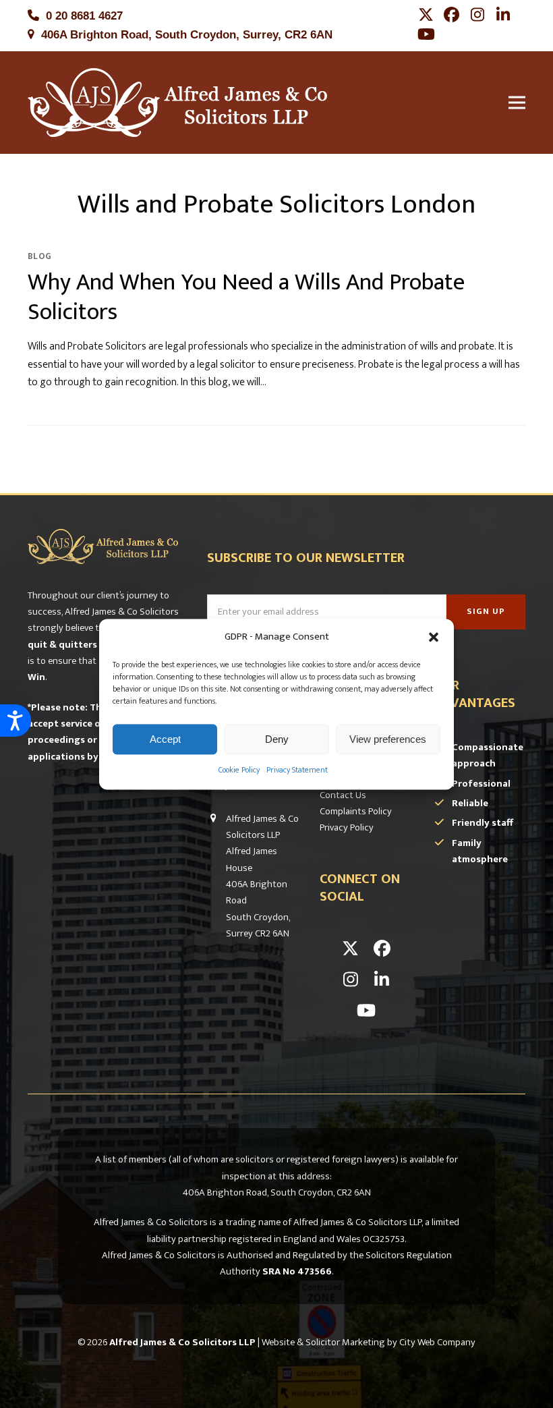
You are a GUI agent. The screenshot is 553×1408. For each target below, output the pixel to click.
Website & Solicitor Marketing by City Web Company (368, 1342)
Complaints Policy (356, 811)
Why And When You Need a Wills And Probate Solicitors (246, 297)
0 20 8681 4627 (84, 15)
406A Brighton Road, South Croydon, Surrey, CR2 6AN (186, 34)
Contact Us (343, 795)
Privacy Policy (347, 827)
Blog (39, 256)
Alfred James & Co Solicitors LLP (182, 1342)
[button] (433, 637)
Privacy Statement (297, 770)
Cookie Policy (239, 770)
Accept (165, 739)
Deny (277, 739)
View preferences (387, 739)
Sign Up (486, 611)
